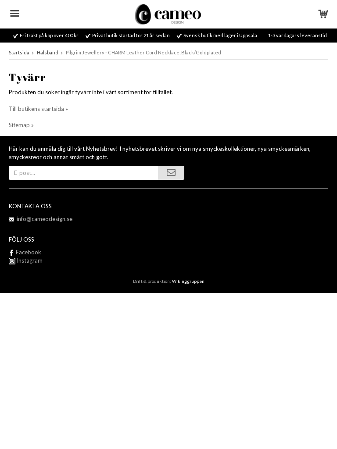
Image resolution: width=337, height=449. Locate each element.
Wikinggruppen (188, 281)
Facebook (28, 252)
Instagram (29, 260)
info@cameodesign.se (44, 218)
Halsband (47, 52)
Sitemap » (21, 124)
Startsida (19, 52)
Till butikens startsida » (38, 108)
